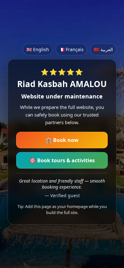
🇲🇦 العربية (103, 49)
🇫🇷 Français (71, 49)
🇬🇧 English (37, 49)
